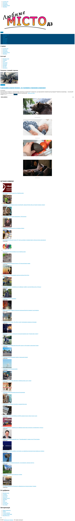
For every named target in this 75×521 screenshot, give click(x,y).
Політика (5, 39)
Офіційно (5, 6)
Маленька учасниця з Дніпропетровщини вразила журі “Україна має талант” (20, 333)
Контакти (5, 43)
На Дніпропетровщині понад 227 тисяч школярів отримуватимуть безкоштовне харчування (24, 240)
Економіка (5, 4)
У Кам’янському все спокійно (9, 298)
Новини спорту (6, 5)
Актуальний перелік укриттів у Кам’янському (13, 193)
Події (4, 37)
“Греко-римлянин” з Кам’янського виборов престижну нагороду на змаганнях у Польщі (23, 427)
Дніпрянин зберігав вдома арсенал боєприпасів (14, 392)
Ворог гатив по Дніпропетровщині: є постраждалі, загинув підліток (18, 462)
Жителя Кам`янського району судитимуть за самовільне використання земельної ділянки (23, 451)
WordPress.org (6, 515)
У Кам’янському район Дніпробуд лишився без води (15, 404)
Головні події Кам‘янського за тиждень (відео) (13, 228)
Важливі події (6, 34)
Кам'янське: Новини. (8, 520)
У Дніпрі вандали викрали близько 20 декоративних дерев (16, 263)
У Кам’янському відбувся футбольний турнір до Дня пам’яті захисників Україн (20, 345)
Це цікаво (5, 38)
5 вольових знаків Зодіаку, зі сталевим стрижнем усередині (23, 88)
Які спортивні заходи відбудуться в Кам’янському (14, 251)
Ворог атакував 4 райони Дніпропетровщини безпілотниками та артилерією (21, 310)
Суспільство (5, 1)
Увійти (4, 511)
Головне (5, 36)
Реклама (5, 41)
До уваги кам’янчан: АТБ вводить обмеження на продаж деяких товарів (19, 486)
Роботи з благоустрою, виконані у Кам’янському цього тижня (17, 380)
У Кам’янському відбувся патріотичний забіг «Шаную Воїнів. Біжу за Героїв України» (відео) (24, 204)
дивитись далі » (31, 93)
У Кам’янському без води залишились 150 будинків (14, 216)
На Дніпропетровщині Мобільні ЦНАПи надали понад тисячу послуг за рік (20, 415)
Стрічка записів (6, 513)
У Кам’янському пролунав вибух (10, 369)
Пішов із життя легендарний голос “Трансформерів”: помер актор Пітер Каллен (21, 439)
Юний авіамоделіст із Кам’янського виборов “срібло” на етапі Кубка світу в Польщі (22, 287)
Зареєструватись (7, 510)
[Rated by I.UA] (3, 518)
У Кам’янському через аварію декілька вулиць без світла (16, 275)
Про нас (4, 42)
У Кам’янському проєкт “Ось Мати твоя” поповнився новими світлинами (19, 322)
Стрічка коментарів (7, 514)
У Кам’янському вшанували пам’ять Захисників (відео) (15, 357)
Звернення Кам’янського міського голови (12, 474)
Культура (5, 3)
